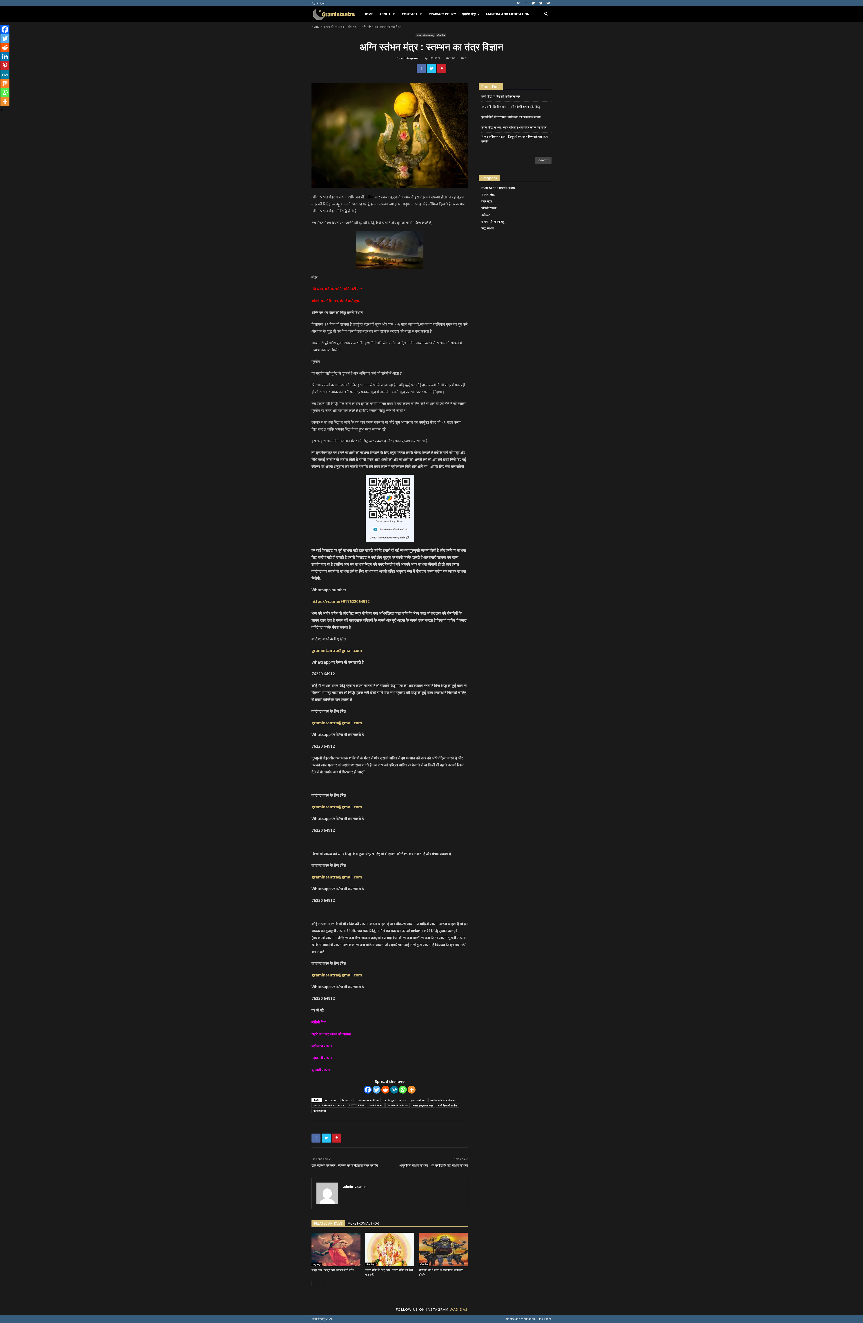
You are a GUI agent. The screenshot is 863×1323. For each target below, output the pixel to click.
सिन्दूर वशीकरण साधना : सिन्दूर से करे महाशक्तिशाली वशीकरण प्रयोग (514, 139)
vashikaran (376, 1105)
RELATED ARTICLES (328, 1223)
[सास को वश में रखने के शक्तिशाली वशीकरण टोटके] (443, 1249)
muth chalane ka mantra (329, 1105)
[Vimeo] (540, 3)
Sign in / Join (318, 3)
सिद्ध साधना (487, 228)
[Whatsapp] (403, 1090)
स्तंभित (369, 197)
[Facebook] (526, 3)
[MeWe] (394, 1090)
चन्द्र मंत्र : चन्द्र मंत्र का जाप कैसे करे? (332, 1270)
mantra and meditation (507, 14)
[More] (412, 1090)
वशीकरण (486, 215)
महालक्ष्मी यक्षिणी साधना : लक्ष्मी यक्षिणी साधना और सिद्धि (510, 107)
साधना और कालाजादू (334, 27)
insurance (545, 1319)
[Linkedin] (4, 56)
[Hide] (2, 110)
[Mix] (4, 83)
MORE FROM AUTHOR (363, 1223)
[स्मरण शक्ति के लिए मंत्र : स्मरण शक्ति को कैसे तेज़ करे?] (389, 1249)
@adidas (458, 1309)
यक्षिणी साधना (488, 208)
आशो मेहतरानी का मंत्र (447, 1105)
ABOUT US (387, 14)
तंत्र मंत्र (352, 27)
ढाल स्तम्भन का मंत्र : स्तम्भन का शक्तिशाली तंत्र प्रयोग (344, 1165)
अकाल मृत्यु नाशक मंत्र (423, 1105)
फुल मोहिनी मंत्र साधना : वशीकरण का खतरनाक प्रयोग (510, 117)
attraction (331, 1100)
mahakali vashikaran (443, 1100)
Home (315, 27)
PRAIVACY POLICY (442, 14)
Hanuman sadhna (368, 1100)
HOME (368, 14)
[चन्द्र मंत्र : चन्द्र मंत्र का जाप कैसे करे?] (335, 1249)
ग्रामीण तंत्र (469, 14)
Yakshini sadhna (397, 1105)
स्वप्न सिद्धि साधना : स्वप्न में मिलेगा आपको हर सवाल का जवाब (514, 127)
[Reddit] (385, 1090)
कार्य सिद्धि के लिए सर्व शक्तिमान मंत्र (500, 96)
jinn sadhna (418, 1100)
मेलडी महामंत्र (320, 1110)
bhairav (347, 1100)
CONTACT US (412, 14)
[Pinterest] (4, 65)
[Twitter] (533, 3)
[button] (546, 14)
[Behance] (518, 3)
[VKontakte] (548, 3)
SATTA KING (356, 1105)
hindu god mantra (395, 1100)
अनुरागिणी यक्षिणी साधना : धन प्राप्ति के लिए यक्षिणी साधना (433, 1165)
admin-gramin (410, 58)
